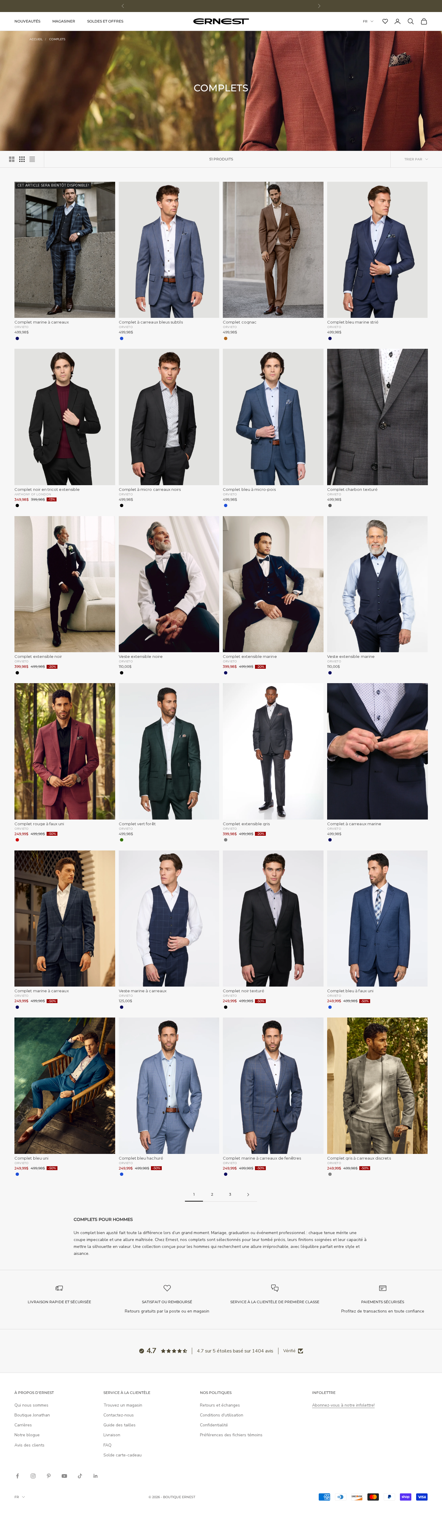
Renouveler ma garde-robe (165, 829)
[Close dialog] (329, 644)
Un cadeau (165, 852)
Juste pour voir (276, 852)
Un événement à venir (277, 829)
